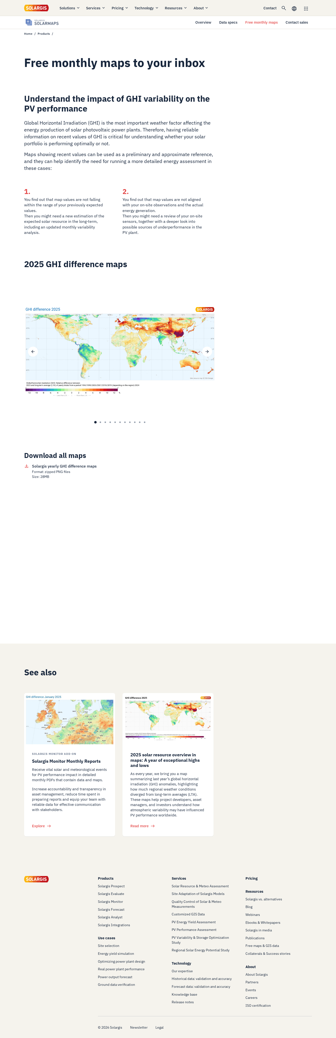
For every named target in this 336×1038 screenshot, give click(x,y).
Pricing (117, 8)
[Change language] (294, 8)
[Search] (283, 7)
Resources (173, 8)
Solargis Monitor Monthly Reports (66, 761)
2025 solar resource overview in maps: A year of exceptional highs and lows (165, 760)
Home (28, 33)
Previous (33, 352)
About (199, 8)
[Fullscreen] (207, 293)
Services (93, 8)
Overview (203, 22)
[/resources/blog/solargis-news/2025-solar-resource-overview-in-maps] (168, 718)
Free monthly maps (261, 22)
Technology (144, 8)
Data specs (228, 22)
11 (144, 422)
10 (139, 422)
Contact (269, 8)
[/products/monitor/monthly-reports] (69, 718)
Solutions (67, 8)
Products (44, 33)
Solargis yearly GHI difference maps (64, 466)
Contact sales (297, 22)
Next (207, 352)
